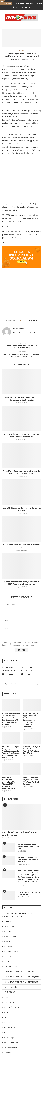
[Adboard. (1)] (21, 248)
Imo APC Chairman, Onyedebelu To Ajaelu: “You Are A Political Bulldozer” (31, 781)
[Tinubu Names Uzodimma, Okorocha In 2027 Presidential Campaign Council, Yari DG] (21, 566)
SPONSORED (9, 1027)
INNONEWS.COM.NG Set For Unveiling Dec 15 (29, 893)
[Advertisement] (21, 178)
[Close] (3, 2)
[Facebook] (13, 7)
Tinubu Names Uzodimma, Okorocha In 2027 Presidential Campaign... (21, 582)
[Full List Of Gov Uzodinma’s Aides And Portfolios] (21, 817)
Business (7, 921)
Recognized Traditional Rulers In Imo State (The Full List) (29, 846)
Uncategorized (10, 1048)
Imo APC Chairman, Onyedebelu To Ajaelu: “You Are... (21, 509)
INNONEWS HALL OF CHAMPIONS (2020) (21, 977)
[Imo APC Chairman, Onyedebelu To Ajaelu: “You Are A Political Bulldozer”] (21, 492)
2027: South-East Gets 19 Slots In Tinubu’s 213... (21, 546)
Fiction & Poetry (11, 951)
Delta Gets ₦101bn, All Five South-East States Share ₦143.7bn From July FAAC (31, 750)
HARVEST (8, 957)
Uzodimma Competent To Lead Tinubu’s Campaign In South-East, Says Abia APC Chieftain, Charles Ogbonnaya (11, 719)
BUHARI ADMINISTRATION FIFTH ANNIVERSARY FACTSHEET (17, 915)
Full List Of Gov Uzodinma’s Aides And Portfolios (19, 833)
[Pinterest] (22, 7)
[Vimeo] (29, 7)
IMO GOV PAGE (10, 967)
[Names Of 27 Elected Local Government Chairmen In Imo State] (8, 860)
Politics (7, 1022)
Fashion (7, 941)
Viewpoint (8, 1053)
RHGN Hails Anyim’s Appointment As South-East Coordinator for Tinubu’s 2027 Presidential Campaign (31, 720)
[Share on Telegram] (34, 320)
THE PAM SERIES (11, 1042)
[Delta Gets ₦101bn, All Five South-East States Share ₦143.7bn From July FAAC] (32, 738)
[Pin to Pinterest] (29, 320)
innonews (13, 59)
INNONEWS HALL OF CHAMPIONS (19, 972)
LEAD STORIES (10, 992)
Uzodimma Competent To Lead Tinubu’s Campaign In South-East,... (21, 398)
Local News (9, 1002)
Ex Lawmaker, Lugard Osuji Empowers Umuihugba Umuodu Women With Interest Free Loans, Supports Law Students (11, 752)
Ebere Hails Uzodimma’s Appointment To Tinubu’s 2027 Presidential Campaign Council (9, 783)
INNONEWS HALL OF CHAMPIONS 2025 (21, 982)
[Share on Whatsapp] (31, 320)
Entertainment (10, 936)
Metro (6, 1012)
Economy (8, 931)
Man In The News (11, 1007)
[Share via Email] (36, 320)
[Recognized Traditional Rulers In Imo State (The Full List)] (8, 847)
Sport (6, 1032)
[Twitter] (16, 7)
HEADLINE (8, 962)
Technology (9, 1037)
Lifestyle (7, 997)
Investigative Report (12, 987)
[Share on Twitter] (27, 320)
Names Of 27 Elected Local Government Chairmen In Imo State (28, 859)
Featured (8, 946)
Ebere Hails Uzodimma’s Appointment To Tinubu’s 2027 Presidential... (21, 472)
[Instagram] (19, 7)
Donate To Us (10, 926)
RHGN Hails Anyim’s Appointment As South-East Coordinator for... (21, 435)
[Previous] (14, 3)
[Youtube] (26, 7)
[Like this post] (22, 320)
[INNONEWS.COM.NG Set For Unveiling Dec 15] (8, 895)
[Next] (16, 3)
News (6, 1017)
